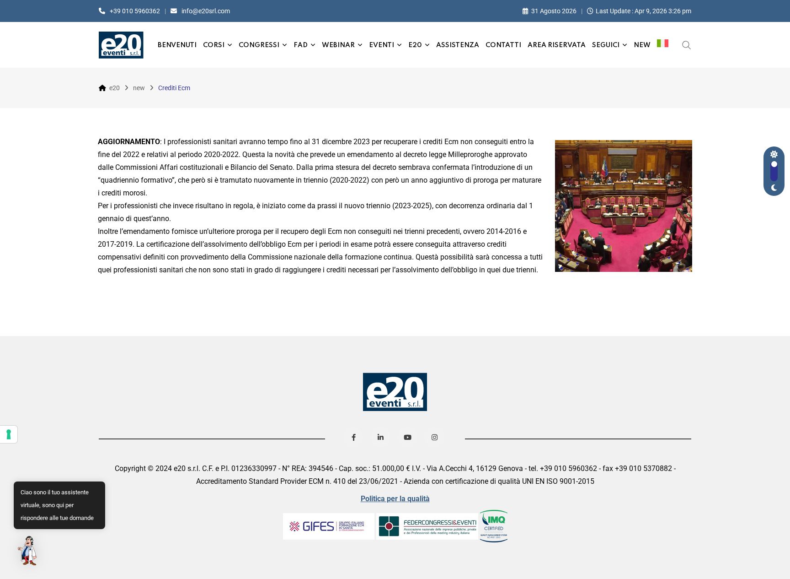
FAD (301, 45)
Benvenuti (177, 45)
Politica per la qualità (395, 498)
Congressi (259, 45)
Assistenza (457, 45)
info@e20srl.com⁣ (205, 11)
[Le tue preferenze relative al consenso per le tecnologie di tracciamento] (8, 434)
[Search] (686, 44)
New (642, 45)
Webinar (338, 45)
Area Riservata (557, 45)
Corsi (213, 45)
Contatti (503, 45)
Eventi (381, 45)
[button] (28, 550)
